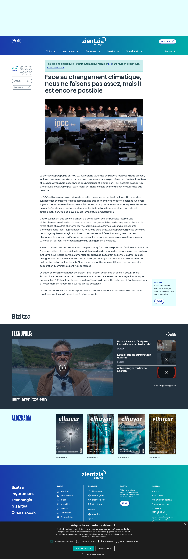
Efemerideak (98, 500)
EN (22, 72)
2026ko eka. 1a (61, 457)
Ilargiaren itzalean (29, 399)
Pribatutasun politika (162, 500)
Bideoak (64, 508)
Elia (110, 63)
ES (26, 68)
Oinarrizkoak (24, 512)
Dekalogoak (98, 495)
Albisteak (65, 491)
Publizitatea (157, 495)
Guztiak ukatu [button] (105, 548)
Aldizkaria (166, 41)
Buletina (169, 51)
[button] (14, 41)
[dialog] (94, 540)
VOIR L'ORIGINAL (55, 67)
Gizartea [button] (111, 51)
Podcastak (65, 513)
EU (22, 68)
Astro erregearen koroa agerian (132, 369)
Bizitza (18, 487)
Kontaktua (156, 508)
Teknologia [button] (91, 51)
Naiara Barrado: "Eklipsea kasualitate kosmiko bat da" (134, 343)
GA (30, 72)
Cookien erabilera (160, 504)
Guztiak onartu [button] (83, 548)
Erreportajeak (67, 517)
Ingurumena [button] (69, 51)
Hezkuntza (97, 491)
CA (26, 72)
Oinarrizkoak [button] (132, 51)
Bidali (159, 301)
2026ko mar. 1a (92, 457)
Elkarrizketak (66, 495)
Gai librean (97, 504)
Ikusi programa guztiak (165, 385)
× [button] (185, 524)
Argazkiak (65, 504)
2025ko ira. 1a (154, 457)
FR (30, 68)
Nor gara (156, 491)
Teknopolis (22, 333)
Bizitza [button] (49, 51)
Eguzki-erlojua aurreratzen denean (134, 356)
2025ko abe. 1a (123, 457)
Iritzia (63, 500)
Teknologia (22, 500)
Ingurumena (23, 493)
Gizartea (19, 506)
